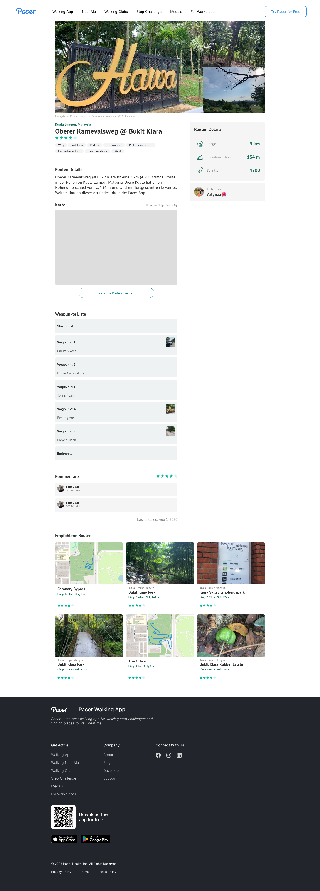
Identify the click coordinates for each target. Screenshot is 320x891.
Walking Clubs (116, 11)
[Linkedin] (179, 756)
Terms (84, 872)
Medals (176, 11)
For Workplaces (203, 11)
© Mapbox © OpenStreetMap (161, 205)
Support (110, 778)
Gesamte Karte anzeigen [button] (116, 293)
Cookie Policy (106, 872)
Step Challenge (149, 11)
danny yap (73, 487)
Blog (107, 762)
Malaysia (60, 116)
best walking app (86, 719)
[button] (75, 858)
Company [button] (111, 745)
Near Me (89, 11)
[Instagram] (168, 756)
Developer (111, 770)
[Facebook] (158, 756)
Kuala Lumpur (78, 116)
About (108, 755)
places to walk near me (82, 723)
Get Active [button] (59, 745)
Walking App (62, 11)
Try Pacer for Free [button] (285, 11)
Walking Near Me (65, 762)
